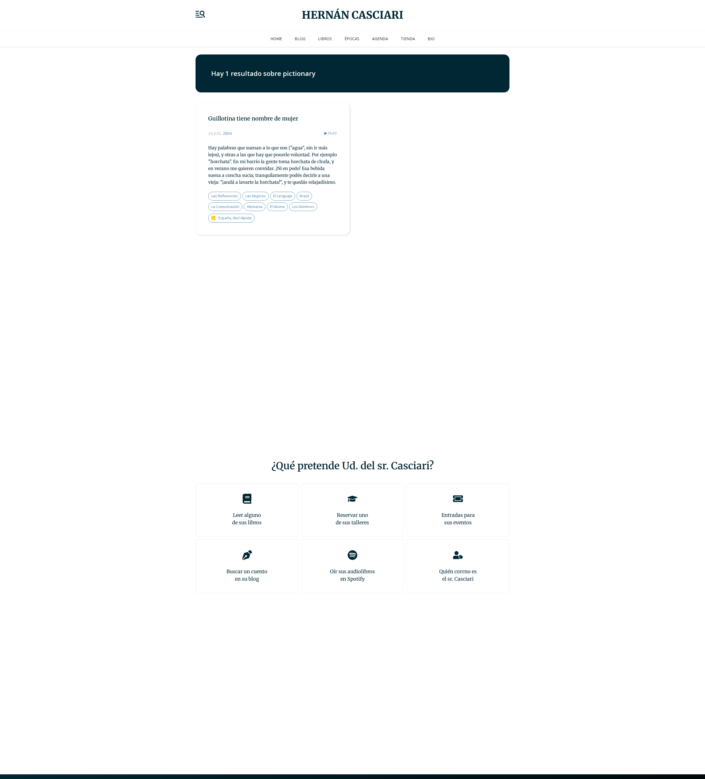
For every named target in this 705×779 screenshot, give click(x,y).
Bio (431, 38)
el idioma (277, 206)
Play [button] (332, 133)
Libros (325, 38)
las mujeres (255, 195)
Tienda (408, 38)
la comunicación (225, 206)
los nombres (303, 206)
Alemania (254, 206)
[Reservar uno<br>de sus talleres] (352, 499)
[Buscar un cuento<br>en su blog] (247, 555)
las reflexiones (224, 195)
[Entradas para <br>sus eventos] (458, 499)
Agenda (380, 38)
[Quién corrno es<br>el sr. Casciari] (458, 555)
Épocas (352, 38)
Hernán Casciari (352, 15)
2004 (227, 133)
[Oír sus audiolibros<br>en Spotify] (352, 555)
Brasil (304, 195)
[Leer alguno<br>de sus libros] (247, 499)
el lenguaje (282, 195)
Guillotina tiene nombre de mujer (253, 118)
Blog (300, 38)
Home (276, 38)
